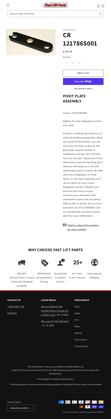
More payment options (83, 88)
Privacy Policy (81, 346)
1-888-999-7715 (15, 306)
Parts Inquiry (80, 339)
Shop (76, 306)
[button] (8, 5)
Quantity (67, 57)
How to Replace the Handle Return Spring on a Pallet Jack (54, 310)
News (77, 326)
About (77, 313)
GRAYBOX (100, 412)
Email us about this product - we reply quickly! (84, 227)
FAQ (76, 319)
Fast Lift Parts (73, 412)
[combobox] (55, 13)
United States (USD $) (19, 408)
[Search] (100, 13)
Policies (78, 333)
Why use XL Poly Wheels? (55, 321)
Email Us (12, 313)
